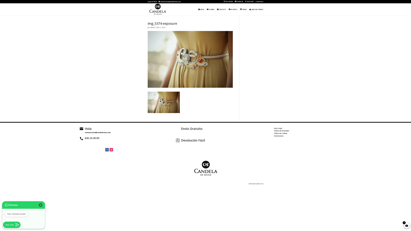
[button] (40, 205)
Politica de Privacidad (281, 131)
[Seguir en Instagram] (111, 149)
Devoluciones (278, 136)
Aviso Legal (278, 128)
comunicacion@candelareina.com (98, 132)
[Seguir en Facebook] (107, 149)
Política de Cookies (280, 133)
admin (152, 27)
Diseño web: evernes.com (256, 183)
